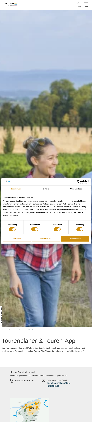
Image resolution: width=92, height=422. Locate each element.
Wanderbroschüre (53, 351)
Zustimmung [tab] (16, 189)
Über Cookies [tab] (76, 189)
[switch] (34, 229)
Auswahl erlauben (46, 239)
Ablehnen (17, 239)
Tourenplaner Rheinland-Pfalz (19, 348)
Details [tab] (46, 189)
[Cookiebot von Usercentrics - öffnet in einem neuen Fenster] (78, 182)
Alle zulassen (75, 239)
